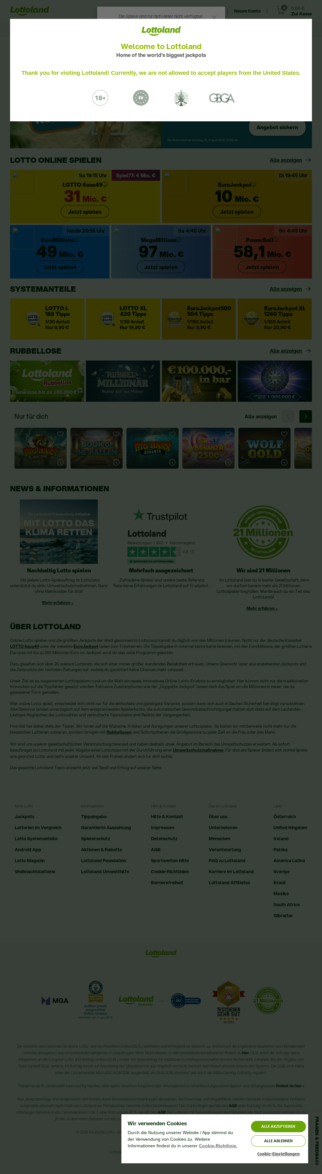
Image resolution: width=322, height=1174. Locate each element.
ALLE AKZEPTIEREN (278, 1126)
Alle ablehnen (278, 1141)
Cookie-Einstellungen (278, 1154)
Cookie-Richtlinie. (218, 1145)
